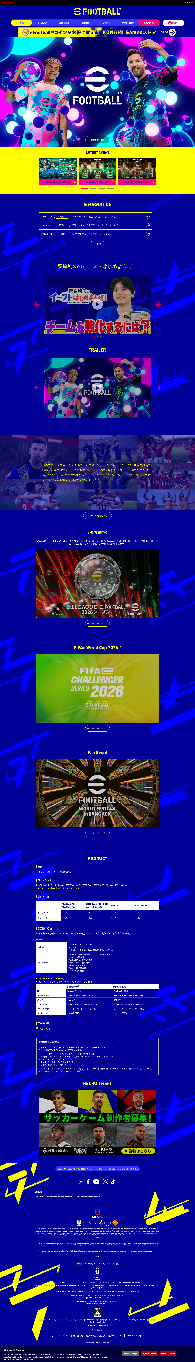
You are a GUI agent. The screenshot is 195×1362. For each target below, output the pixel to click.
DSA (121, 1335)
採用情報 (112, 1335)
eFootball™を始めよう (97, 515)
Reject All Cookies (149, 1353)
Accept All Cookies (168, 1353)
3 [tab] (103, 336)
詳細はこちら (43, 1028)
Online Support (128, 22)
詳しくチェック (98, 623)
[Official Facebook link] (88, 1181)
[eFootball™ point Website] (173, 23)
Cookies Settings (134, 1336)
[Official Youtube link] (96, 1182)
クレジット (97, 1330)
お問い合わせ (77, 1335)
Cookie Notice (28, 1359)
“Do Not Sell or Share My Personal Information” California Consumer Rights (67, 1196)
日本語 (187, 2)
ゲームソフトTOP (60, 1335)
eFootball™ (97, 11)
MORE (98, 243)
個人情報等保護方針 (95, 1335)
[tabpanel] (97, 388)
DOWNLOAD (149, 22)
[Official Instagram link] (105, 1181)
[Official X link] (81, 1181)
